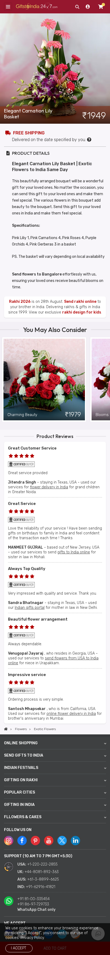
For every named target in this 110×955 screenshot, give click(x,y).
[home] (6, 729)
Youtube (48, 840)
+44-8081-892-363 (42, 872)
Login (87, 6)
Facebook (22, 840)
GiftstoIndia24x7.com (36, 7)
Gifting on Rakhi (21, 780)
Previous (4, 379)
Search (77, 6)
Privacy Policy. (33, 937)
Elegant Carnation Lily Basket (28, 114)
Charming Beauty (22, 415)
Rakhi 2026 (19, 301)
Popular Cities (19, 792)
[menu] (8, 7)
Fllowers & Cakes (22, 817)
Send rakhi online (80, 301)
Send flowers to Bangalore (37, 274)
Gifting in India (19, 804)
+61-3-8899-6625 (43, 879)
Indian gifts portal (30, 607)
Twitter (62, 840)
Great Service (22, 503)
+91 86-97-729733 (33, 904)
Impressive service (27, 674)
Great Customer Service (32, 448)
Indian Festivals (21, 767)
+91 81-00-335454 (33, 899)
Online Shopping (21, 743)
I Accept (18, 948)
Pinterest (35, 840)
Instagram (8, 840)
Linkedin (75, 840)
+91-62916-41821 (40, 887)
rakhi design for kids (81, 312)
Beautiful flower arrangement (38, 619)
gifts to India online (73, 552)
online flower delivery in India (71, 713)
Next (106, 379)
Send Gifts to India (23, 755)
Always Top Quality (26, 568)
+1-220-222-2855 (42, 864)
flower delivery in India (49, 487)
